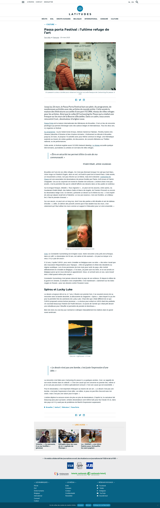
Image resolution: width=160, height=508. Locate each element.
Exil (52, 19)
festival (57, 407)
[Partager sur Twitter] (80, 99)
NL (129, 2)
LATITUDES (80, 14)
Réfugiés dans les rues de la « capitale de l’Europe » (67, 446)
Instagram (102, 491)
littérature (65, 407)
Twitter (101, 488)
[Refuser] (158, 505)
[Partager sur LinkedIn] (84, 99)
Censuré (104, 19)
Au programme (49, 132)
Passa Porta (48, 123)
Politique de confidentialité (102, 505)
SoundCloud (103, 496)
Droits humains (63, 19)
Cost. (46, 254)
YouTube (102, 493)
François (56, 37)
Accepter (80, 505)
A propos (30, 2)
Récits (44, 19)
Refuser (88, 505)
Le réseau (96, 145)
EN (133, 2)
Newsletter (48, 2)
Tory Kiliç (47, 37)
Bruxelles (49, 407)
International (91, 19)
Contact (39, 2)
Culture (114, 19)
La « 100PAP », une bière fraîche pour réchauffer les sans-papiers (91, 446)
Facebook (102, 485)
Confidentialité (70, 493)
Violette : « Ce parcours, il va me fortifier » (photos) (45, 446)
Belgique (77, 19)
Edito (67, 485)
